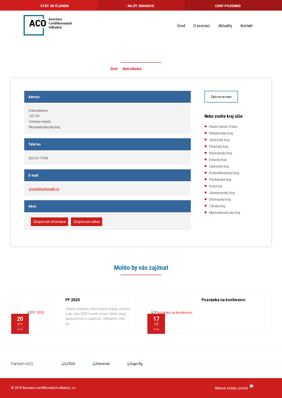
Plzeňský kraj (218, 146)
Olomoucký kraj (220, 199)
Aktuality (225, 25)
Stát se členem (54, 6)
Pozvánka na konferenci (223, 299)
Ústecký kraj (217, 159)
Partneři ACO (22, 363)
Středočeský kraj (221, 133)
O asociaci (201, 25)
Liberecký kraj (219, 166)
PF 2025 (72, 299)
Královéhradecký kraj (224, 173)
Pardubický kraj (220, 179)
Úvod (181, 25)
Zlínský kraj (217, 206)
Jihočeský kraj (219, 140)
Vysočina (215, 186)
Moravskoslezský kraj (224, 212)
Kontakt (247, 25)
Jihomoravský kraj (222, 193)
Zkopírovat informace (49, 222)
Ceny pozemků (228, 6)
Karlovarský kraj (220, 153)
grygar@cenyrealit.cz (44, 189)
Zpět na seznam (221, 97)
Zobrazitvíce (44, 324)
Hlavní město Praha (223, 126)
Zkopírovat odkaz (86, 222)
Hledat (264, 25)
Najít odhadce (141, 6)
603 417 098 (38, 158)
